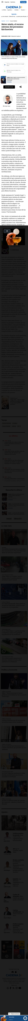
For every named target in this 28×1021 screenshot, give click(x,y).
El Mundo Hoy (12, 16)
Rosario (23, 10)
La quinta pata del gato (21, 16)
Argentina (9, 10)
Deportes (7, 2)
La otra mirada (4, 16)
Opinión (14, 14)
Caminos (12, 2)
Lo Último (4, 10)
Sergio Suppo (7, 106)
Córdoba (16, 10)
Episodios (9, 82)
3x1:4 (7, 21)
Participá (23, 2)
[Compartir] (20, 87)
